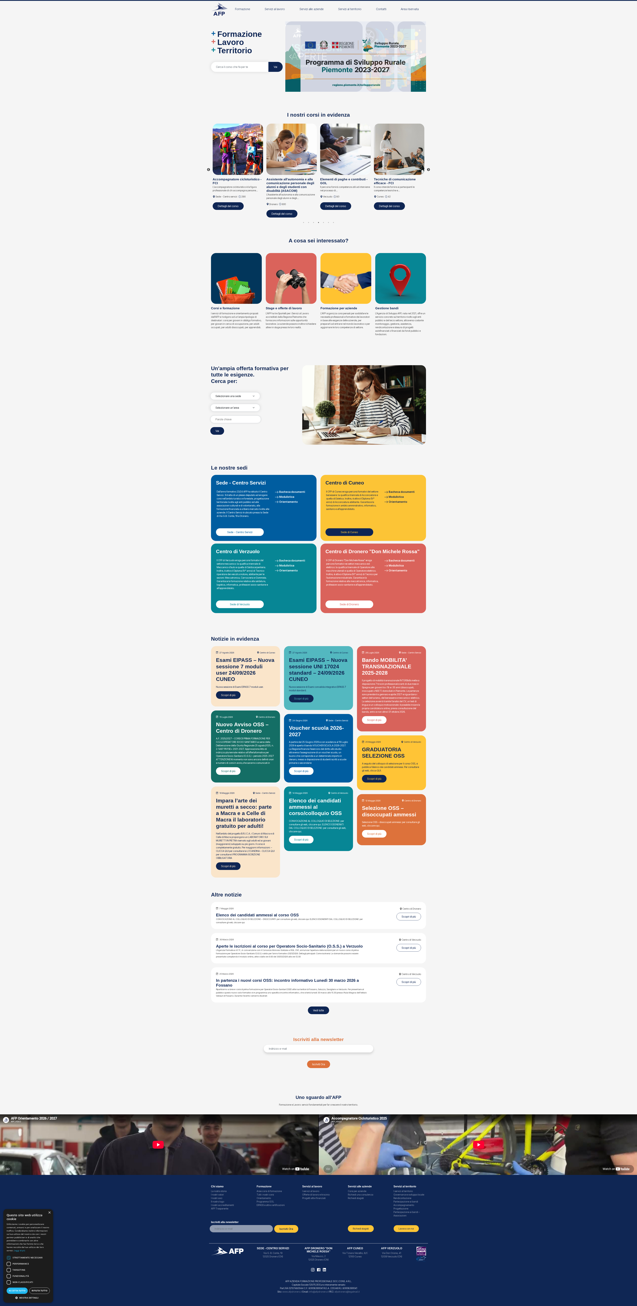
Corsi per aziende (357, 1191)
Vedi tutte (318, 1010)
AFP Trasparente (219, 1208)
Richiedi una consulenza (360, 1194)
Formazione (242, 9)
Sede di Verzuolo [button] (240, 604)
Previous (208, 169)
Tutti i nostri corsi (265, 1194)
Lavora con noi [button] (406, 1228)
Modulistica (286, 496)
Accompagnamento (403, 1205)
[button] (355, 56)
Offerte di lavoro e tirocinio (316, 1194)
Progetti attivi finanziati (314, 1198)
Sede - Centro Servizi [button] (239, 532)
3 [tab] (313, 222)
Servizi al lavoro (275, 9)
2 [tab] (308, 222)
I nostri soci (216, 1198)
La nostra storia (219, 1191)
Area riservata (410, 9)
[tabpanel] (238, 166)
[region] (355, 56)
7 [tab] (333, 222)
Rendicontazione (402, 1198)
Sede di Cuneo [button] (349, 532)
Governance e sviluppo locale (408, 1194)
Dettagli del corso (228, 206)
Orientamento (288, 501)
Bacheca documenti (292, 491)
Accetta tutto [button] (17, 1290)
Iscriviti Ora (318, 1064)
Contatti (381, 9)
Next (428, 169)
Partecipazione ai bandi (405, 1201)
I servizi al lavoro (310, 1191)
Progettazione (400, 1208)
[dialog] (28, 1256)
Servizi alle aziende (311, 9)
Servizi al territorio (349, 9)
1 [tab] (303, 222)
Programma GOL (265, 1201)
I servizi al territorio (403, 1191)
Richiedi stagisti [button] (361, 1228)
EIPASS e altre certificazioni (271, 1205)
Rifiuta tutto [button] (39, 1290)
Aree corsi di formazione (269, 1191)
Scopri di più (228, 695)
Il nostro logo (217, 1201)
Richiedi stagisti (356, 1198)
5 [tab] (323, 222)
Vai (275, 67)
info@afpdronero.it (319, 1291)
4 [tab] (318, 222)
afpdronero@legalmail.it (347, 1291)
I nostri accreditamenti (222, 1205)
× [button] (49, 1212)
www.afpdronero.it (292, 1291)
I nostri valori (217, 1194)
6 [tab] (328, 222)
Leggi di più (19, 1250)
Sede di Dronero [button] (349, 604)
